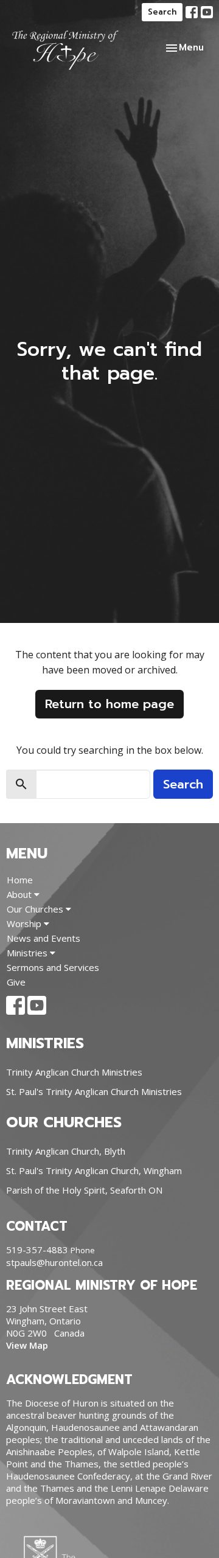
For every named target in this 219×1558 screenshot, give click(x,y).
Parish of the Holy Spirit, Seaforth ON (84, 1190)
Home (20, 880)
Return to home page (109, 704)
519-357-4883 (37, 1249)
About (20, 894)
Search (162, 12)
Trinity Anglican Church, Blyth (65, 1151)
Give (16, 982)
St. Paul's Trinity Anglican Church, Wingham (94, 1170)
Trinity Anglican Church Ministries (74, 1072)
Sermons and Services (53, 967)
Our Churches (36, 909)
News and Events (43, 938)
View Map (27, 1345)
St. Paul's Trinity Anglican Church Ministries (94, 1091)
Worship (25, 923)
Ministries (28, 953)
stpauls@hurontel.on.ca (54, 1262)
